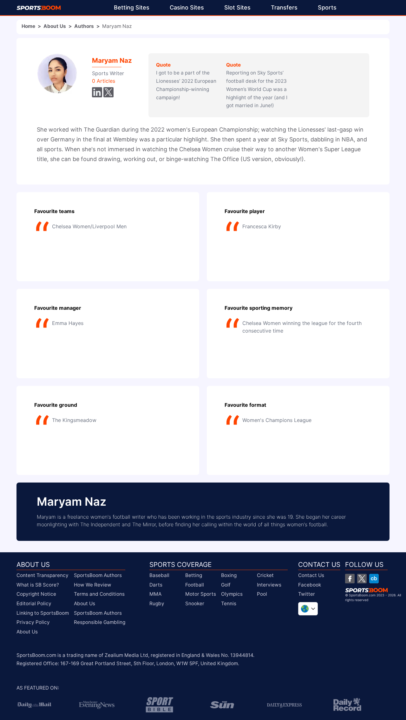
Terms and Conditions (99, 594)
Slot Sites (237, 7)
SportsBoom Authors (98, 575)
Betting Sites (131, 7)
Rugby (156, 603)
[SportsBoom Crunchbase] (374, 578)
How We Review (92, 585)
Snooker (194, 603)
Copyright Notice (36, 594)
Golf (226, 585)
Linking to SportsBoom (42, 613)
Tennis (228, 603)
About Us (54, 26)
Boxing (229, 575)
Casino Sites (187, 7)
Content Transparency (42, 575)
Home (28, 26)
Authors (84, 26)
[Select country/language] (308, 608)
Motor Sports (200, 594)
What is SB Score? (37, 585)
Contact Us (311, 575)
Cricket (265, 575)
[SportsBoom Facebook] (350, 578)
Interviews (269, 585)
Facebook (309, 585)
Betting (193, 575)
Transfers (284, 7)
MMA (155, 594)
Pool (262, 594)
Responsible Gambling (99, 622)
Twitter (306, 594)
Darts (155, 585)
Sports (327, 7)
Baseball (159, 575)
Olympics (232, 594)
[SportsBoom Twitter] (362, 578)
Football (194, 585)
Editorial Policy (33, 603)
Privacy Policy (33, 622)
